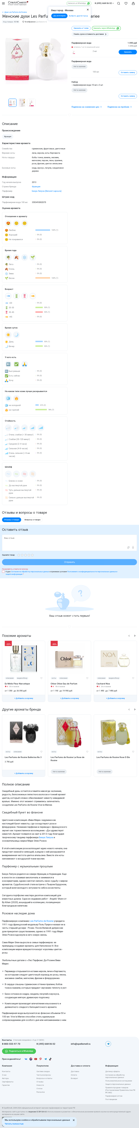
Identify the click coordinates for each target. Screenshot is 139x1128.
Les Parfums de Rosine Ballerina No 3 (23, 757)
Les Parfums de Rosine (41, 921)
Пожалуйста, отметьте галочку (15, 569)
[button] (5, 103)
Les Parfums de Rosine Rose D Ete (113, 757)
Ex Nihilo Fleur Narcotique (17, 683)
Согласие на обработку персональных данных (30, 572)
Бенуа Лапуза (46, 837)
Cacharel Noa (103, 683)
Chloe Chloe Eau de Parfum (64, 683)
